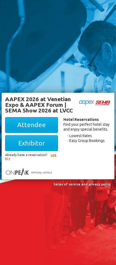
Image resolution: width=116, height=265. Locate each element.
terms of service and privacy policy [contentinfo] (82, 184)
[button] (31, 125)
